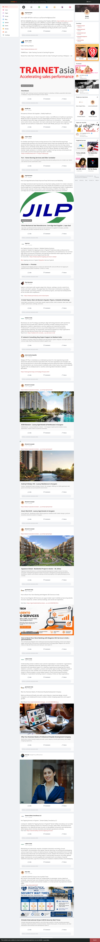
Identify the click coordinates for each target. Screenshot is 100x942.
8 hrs (26, 138)
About (76, 180)
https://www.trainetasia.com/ (29, 49)
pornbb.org (83, 75)
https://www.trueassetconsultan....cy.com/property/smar (36, 507)
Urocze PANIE (83, 90)
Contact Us (91, 180)
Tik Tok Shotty (92, 169)
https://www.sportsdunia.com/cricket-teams (36, 295)
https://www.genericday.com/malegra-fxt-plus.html (35, 372)
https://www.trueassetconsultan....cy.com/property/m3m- (37, 390)
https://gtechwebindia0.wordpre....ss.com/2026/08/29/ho (42, 603)
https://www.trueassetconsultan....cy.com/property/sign (36, 534)
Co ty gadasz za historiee (85, 133)
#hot (22, 260)
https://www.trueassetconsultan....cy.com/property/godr (36, 449)
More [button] (97, 180)
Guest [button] (88, 1)
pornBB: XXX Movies (81, 169)
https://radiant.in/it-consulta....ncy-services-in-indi (41, 333)
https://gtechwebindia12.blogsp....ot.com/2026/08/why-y (43, 702)
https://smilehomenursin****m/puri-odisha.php (34, 153)
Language (97, 177)
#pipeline (41, 260)
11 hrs (26, 284)
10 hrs (26, 245)
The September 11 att (93, 153)
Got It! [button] (94, 940)
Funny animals (80, 153)
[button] (33, 1)
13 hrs (26, 873)
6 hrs (26, 42)
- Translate (29, 14)
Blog (86, 180)
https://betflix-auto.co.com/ (64, 21)
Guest (87, 16)
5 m (26, 14)
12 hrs (26, 591)
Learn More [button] (46, 940)
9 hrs (26, 177)
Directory (82, 180)
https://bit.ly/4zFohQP (32, 885)
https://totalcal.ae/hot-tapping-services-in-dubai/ (42, 257)
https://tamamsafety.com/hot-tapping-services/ (40, 830)
